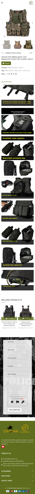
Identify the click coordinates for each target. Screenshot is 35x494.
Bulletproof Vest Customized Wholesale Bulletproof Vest (25, 323)
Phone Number (12, 358)
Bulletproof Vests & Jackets (13, 53)
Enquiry (7, 63)
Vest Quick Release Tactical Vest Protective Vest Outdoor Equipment (9, 323)
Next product (33, 53)
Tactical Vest (26, 70)
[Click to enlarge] (4, 36)
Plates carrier (18, 70)
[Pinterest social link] (11, 74)
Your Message (12, 374)
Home (2, 53)
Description (6, 82)
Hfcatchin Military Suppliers (14, 488)
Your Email (11, 350)
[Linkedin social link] (14, 74)
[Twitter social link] (9, 74)
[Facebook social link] (7, 74)
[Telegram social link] (16, 74)
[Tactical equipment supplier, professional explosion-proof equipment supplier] (31, 2)
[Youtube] (3, 446)
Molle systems (9, 70)
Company (10, 366)
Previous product (29, 53)
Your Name (11, 342)
